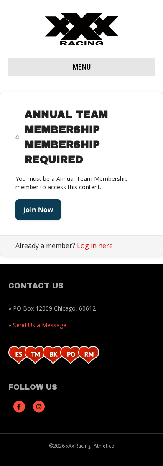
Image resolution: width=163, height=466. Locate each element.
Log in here (95, 245)
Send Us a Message (39, 325)
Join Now (38, 209)
